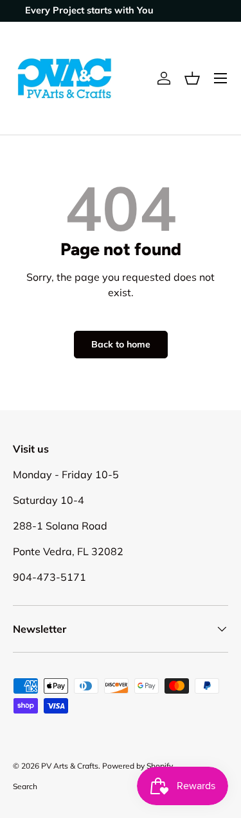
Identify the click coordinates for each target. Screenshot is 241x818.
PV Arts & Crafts (69, 766)
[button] (192, 78)
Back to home (120, 344)
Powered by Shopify (137, 766)
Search (25, 786)
